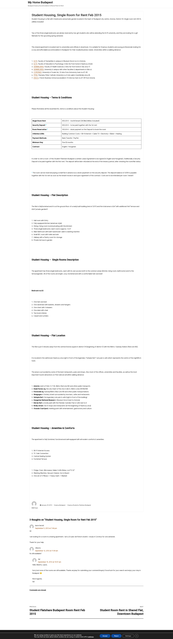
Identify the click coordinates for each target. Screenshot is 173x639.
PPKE (36, 75)
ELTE (35, 61)
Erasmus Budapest (59, 505)
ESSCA (36, 78)
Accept (105, 636)
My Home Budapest (40, 2)
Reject (116, 636)
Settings (128, 636)
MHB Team (35, 508)
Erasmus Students (73, 505)
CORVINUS (38, 72)
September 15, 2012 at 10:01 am (49, 562)
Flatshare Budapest (85, 505)
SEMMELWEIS (39, 67)
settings (91, 637)
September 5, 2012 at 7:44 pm (46, 528)
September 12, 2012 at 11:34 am (46, 551)
